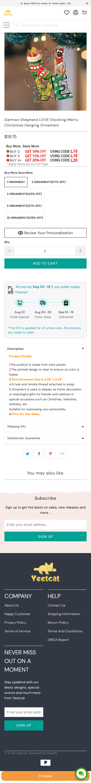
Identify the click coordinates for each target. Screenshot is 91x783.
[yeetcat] (7, 12)
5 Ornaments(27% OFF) (24, 206)
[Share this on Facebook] (39, 454)
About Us (11, 605)
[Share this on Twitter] (27, 454)
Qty (7, 242)
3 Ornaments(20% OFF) (24, 194)
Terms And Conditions (65, 631)
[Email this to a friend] (62, 454)
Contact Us (56, 605)
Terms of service (17, 631)
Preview (45, 776)
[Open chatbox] (81, 774)
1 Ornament (16, 182)
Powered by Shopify (43, 753)
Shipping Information (64, 614)
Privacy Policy (15, 622)
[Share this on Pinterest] (50, 454)
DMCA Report (58, 640)
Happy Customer (17, 614)
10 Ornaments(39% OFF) (25, 218)
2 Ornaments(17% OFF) (49, 182)
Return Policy (58, 622)
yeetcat (21, 753)
